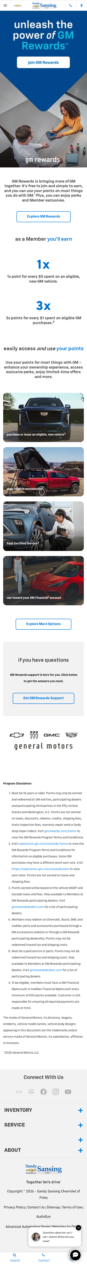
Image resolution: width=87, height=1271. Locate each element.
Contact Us (36, 1207)
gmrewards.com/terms (60, 831)
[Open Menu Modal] (5, 5)
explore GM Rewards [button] (43, 216)
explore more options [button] (43, 624)
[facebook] (43, 1091)
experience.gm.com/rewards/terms (43, 843)
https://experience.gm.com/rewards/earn (40, 869)
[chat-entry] (75, 1255)
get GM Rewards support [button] (43, 698)
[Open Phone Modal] (70, 5)
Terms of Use (72, 1207)
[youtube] (68, 1091)
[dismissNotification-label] (78, 1227)
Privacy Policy (14, 1207)
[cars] (19, 1091)
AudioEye (43, 1217)
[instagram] (55, 1091)
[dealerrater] (31, 1091)
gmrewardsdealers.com (28, 907)
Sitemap (53, 1207)
